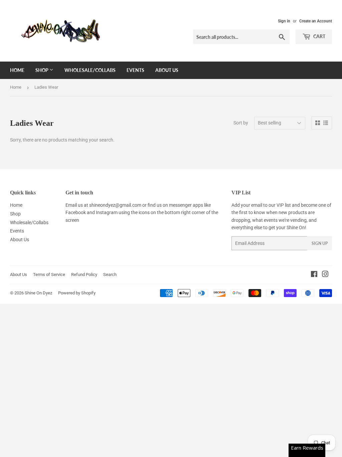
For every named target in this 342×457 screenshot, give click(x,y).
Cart (318, 36)
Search (110, 274)
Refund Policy (84, 274)
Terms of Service (49, 274)
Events (135, 70)
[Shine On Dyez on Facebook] (314, 275)
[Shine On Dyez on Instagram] (325, 275)
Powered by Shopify (77, 292)
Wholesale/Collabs (90, 70)
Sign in (284, 21)
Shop (42, 70)
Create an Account (315, 21)
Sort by (240, 122)
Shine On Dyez (38, 292)
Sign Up (320, 243)
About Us (166, 70)
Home (17, 70)
